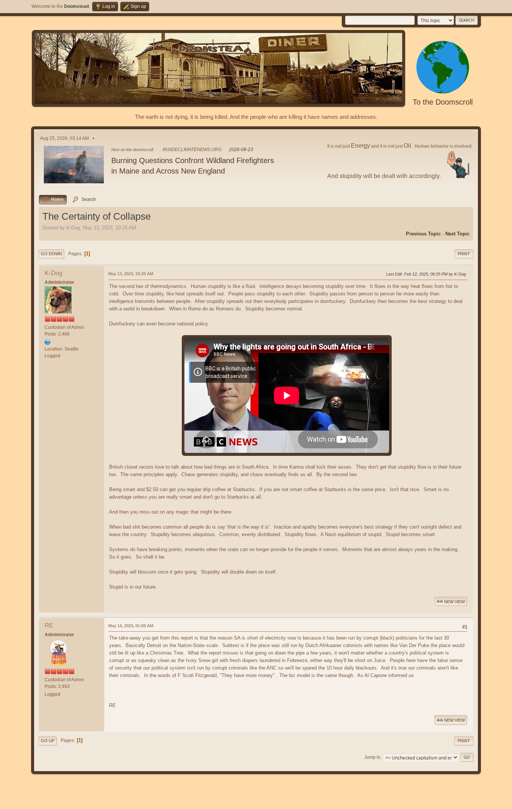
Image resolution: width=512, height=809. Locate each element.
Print (464, 254)
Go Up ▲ (472, 801)
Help (422, 801)
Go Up (47, 741)
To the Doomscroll (443, 102)
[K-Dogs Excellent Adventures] (48, 342)
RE (49, 625)
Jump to (372, 757)
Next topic (457, 234)
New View (454, 601)
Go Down (51, 254)
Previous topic (423, 234)
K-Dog (53, 273)
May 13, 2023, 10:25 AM (130, 273)
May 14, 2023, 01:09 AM (130, 625)
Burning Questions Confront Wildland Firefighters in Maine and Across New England (192, 165)
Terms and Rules (444, 801)
